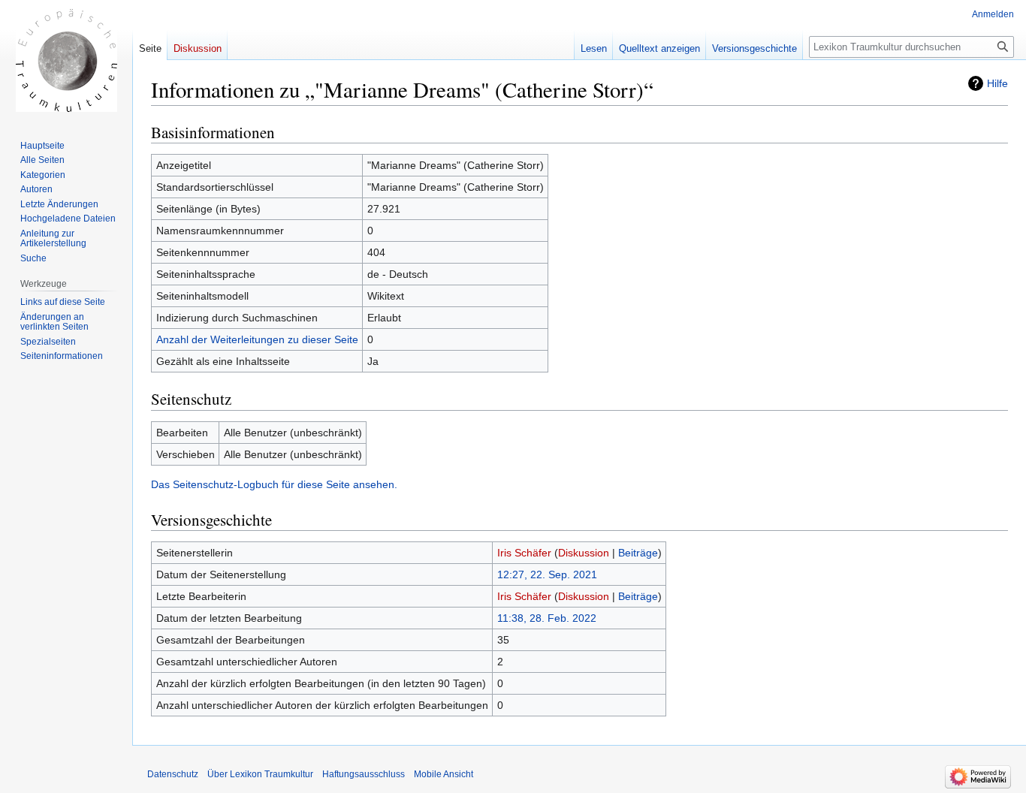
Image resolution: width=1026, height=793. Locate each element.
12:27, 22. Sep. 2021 (547, 574)
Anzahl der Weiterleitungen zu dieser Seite (257, 339)
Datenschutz (172, 774)
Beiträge (638, 553)
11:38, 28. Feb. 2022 (546, 618)
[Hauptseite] (66, 60)
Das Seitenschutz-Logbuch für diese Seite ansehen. (274, 484)
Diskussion (583, 553)
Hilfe (997, 83)
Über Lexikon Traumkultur (260, 774)
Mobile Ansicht (443, 774)
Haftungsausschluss (363, 774)
